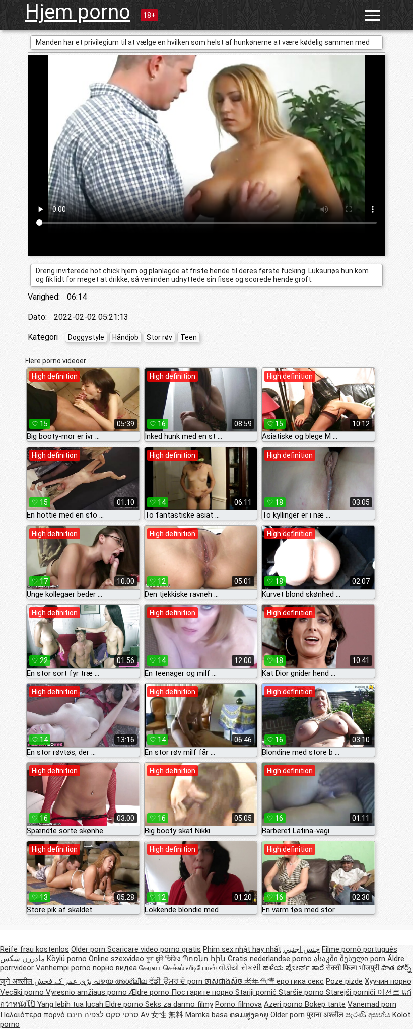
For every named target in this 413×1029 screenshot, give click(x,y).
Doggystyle (86, 337)
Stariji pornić (257, 992)
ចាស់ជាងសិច (224, 981)
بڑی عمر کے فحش (64, 981)
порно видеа (115, 967)
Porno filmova (238, 1004)
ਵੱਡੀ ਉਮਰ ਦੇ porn (176, 981)
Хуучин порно (388, 981)
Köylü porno (67, 958)
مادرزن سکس (22, 958)
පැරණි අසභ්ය (369, 1014)
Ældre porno (150, 992)
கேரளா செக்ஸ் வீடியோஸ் (178, 967)
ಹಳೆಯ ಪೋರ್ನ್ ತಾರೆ (294, 967)
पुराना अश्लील (326, 1014)
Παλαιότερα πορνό (33, 1014)
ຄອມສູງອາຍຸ (250, 1014)
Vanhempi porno (64, 967)
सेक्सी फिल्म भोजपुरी (352, 967)
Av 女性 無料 (162, 1014)
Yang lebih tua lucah (71, 1004)
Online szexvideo (116, 958)
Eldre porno (125, 1004)
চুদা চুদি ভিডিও (163, 958)
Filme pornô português (359, 949)
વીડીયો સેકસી (240, 967)
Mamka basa (207, 1014)
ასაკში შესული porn (350, 958)
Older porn (89, 949)
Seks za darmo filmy (179, 1004)
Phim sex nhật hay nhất (242, 949)
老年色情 (260, 981)
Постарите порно (203, 992)
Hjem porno (77, 12)
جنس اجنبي (301, 949)
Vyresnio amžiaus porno (87, 992)
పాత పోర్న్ (396, 967)
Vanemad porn (372, 1004)
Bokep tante (325, 1004)
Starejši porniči (351, 992)
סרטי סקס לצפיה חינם (103, 1014)
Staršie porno (302, 992)
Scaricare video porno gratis (154, 949)
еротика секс (300, 981)
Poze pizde (344, 981)
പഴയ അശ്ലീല (121, 981)
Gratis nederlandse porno (270, 958)
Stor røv (159, 337)
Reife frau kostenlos (34, 949)
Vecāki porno (23, 992)
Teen (188, 337)
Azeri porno (284, 1004)
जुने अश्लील (17, 981)
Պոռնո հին (205, 958)
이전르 (389, 992)
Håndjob (125, 337)
